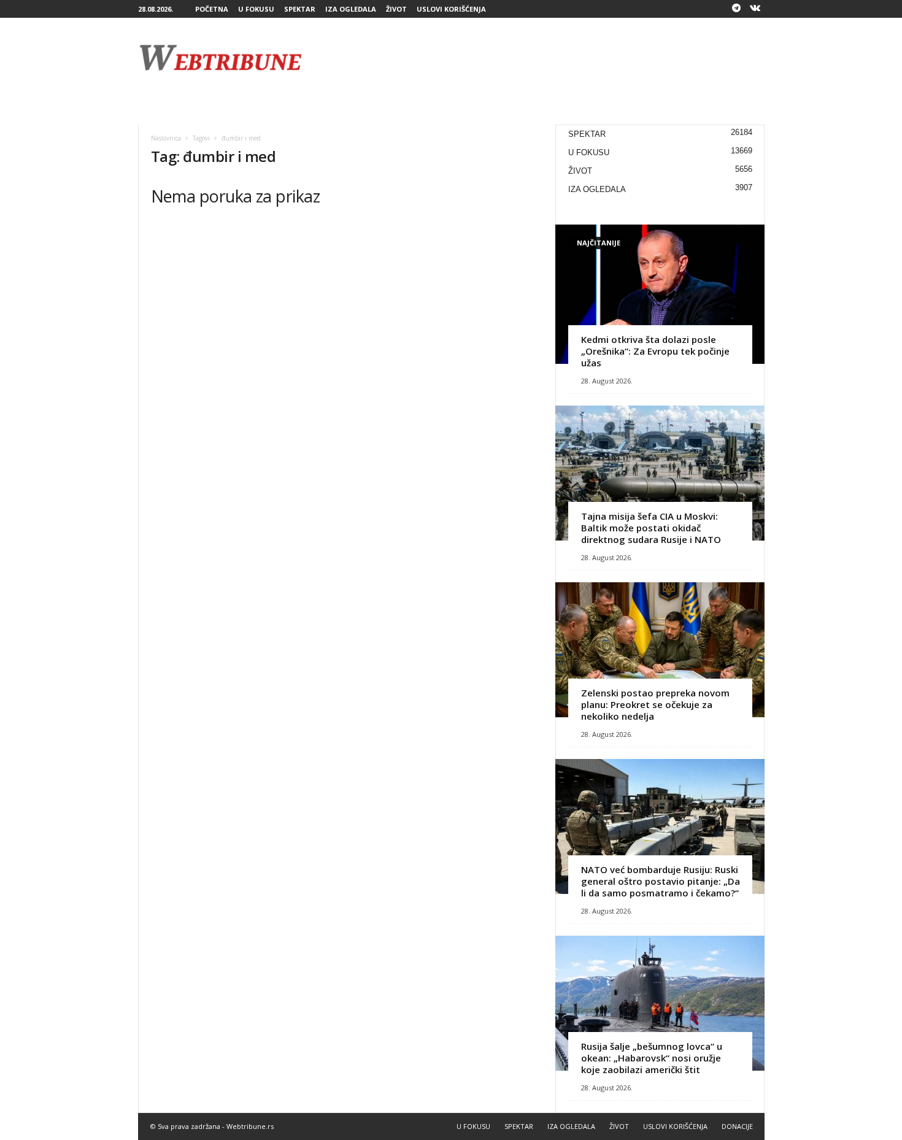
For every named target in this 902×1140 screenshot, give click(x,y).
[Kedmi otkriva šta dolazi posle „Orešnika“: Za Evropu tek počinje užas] (660, 294)
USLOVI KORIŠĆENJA (451, 8)
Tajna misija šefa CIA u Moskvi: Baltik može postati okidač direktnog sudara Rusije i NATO (651, 527)
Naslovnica (166, 138)
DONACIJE (737, 1126)
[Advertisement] (541, 57)
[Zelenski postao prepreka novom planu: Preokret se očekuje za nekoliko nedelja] (660, 649)
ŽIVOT (396, 8)
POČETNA (211, 8)
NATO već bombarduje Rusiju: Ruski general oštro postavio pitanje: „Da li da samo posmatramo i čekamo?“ (660, 881)
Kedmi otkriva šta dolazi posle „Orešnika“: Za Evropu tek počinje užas (655, 351)
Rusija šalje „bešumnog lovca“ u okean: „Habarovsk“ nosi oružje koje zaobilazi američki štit (651, 1058)
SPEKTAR (299, 8)
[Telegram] (736, 9)
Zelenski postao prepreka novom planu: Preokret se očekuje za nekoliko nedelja (655, 704)
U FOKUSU (256, 8)
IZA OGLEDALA (350, 8)
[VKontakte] (755, 9)
